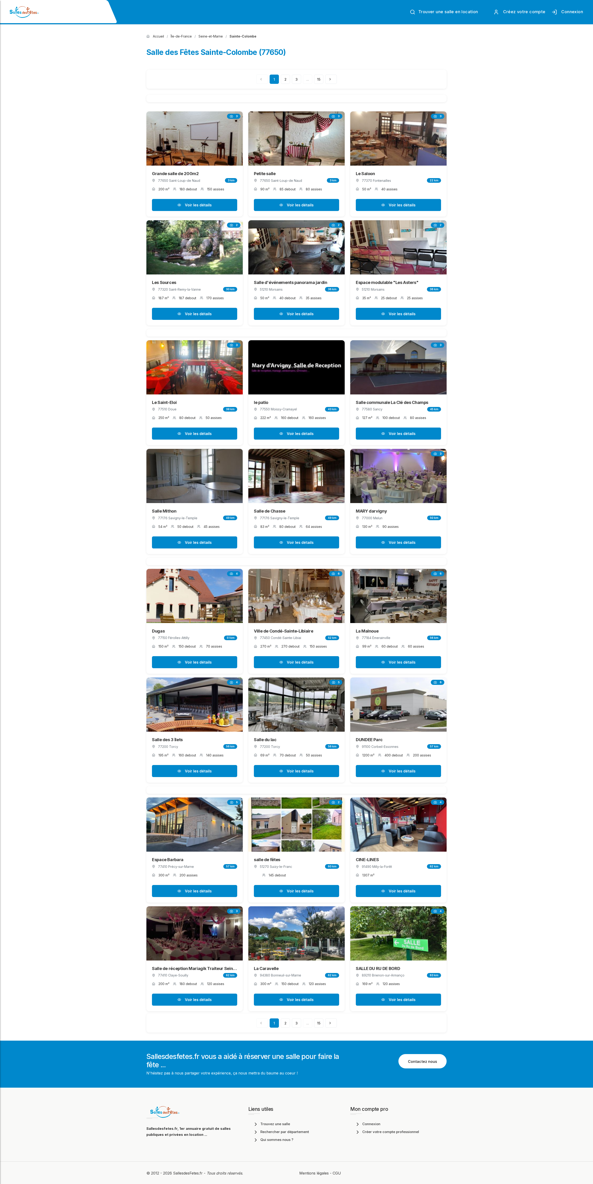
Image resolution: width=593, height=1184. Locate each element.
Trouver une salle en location (447, 11)
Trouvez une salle (275, 1124)
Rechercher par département (284, 1132)
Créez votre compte (523, 11)
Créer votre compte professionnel (390, 1132)
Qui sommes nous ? (276, 1139)
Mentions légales (314, 1173)
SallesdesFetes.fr (188, 1173)
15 (318, 79)
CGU (337, 1173)
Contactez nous (422, 1061)
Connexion (571, 11)
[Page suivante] (331, 79)
